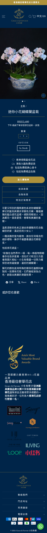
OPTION (23, 142)
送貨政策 (24, 189)
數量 (23, 131)
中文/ (40, 16)
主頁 (22, 106)
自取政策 (24, 194)
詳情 (37, 125)
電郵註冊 (23, 514)
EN (44, 16)
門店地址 (23, 501)
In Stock (23, 148)
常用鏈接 (23, 507)
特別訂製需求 (23, 200)
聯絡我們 (23, 495)
